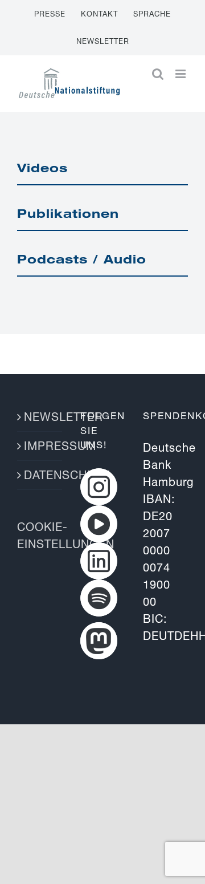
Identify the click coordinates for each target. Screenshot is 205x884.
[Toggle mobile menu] (181, 74)
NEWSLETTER (40, 416)
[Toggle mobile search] (158, 74)
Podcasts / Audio (81, 259)
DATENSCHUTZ (40, 474)
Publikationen (68, 213)
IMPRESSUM (40, 445)
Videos (42, 167)
